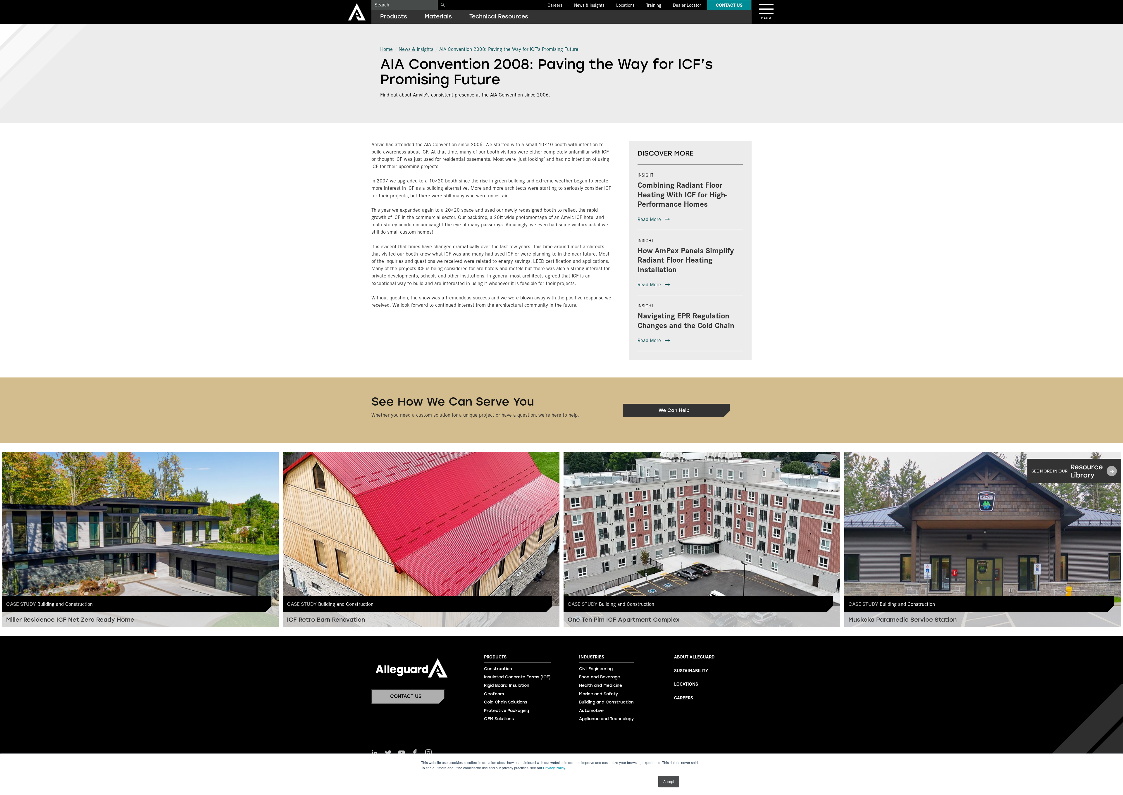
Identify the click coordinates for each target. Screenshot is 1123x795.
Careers (554, 5)
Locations (625, 5)
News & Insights (589, 5)
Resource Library (1067, 471)
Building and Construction (606, 702)
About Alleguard (694, 656)
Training (653, 5)
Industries (591, 656)
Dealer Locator (687, 5)
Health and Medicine (600, 685)
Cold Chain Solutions (505, 702)
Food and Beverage (599, 677)
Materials (438, 16)
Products (393, 16)
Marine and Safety (598, 693)
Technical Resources (498, 16)
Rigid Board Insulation (506, 685)
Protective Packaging (506, 710)
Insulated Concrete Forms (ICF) (517, 677)
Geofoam (494, 693)
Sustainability (691, 670)
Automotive (591, 710)
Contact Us (729, 4)
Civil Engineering (596, 668)
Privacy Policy (554, 767)
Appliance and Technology (606, 718)
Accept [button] (668, 781)
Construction (498, 668)
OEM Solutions (499, 718)
